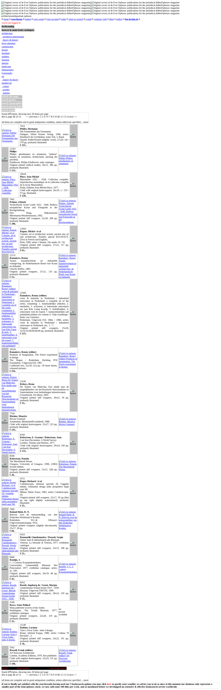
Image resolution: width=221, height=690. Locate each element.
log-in (4, 668)
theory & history (10, 40)
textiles (5, 89)
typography (7, 73)
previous (33, 116)
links (111, 19)
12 (61, 116)
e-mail (88, 19)
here (109, 684)
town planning (8, 43)
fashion (6, 93)
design (5, 50)
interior (5, 63)
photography (8, 70)
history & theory (10, 79)
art (3, 76)
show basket (23, 668)
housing (5, 60)
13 (64, 116)
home (6, 19)
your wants (38, 19)
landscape (6, 66)
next (71, 116)
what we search (75, 19)
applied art (7, 83)
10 (55, 116)
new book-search (58, 668)
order (63, 19)
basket (28, 19)
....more (84, 122)
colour (5, 86)
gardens (5, 56)
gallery (119, 19)
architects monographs (13, 36)
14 (67, 116)
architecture (7, 33)
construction (7, 46)
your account (52, 19)
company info (100, 19)
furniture (6, 53)
